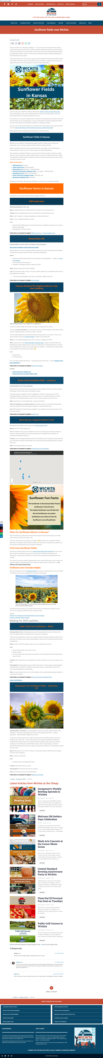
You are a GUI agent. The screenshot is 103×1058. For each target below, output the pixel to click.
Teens (56, 944)
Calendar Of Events (25, 23)
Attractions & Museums (20, 944)
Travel (90, 23)
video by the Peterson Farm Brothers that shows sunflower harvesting (34, 127)
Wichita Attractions (38, 23)
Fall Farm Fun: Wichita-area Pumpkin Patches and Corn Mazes (27, 615)
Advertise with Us (50, 4)
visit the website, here (49, 233)
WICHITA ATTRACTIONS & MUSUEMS (11, 1010)
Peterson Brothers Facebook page (34, 343)
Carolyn (18, 962)
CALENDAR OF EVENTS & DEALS (10, 1006)
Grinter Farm (35, 414)
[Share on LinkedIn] (29, 43)
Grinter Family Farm (18, 167)
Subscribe (30, 4)
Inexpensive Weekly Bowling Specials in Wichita (49, 791)
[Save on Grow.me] (32, 43)
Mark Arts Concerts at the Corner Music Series (50, 843)
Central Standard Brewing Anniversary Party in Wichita (50, 871)
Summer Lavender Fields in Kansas (19, 617)
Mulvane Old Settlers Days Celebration (50, 818)
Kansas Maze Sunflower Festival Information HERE (24, 247)
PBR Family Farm (17, 165)
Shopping (60, 23)
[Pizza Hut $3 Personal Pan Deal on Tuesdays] (22, 907)
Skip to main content (5, 1)
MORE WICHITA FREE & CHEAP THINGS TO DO (64, 1014)
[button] (14, 23)
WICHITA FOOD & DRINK (8, 1018)
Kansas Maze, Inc (17, 169)
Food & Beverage (51, 23)
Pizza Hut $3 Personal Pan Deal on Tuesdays (50, 900)
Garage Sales (82, 23)
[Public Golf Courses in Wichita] (22, 931)
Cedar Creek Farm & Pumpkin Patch (42, 677)
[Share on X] (19, 43)
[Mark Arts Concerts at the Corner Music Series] (22, 851)
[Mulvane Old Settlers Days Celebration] (22, 825)
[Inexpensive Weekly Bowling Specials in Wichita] (22, 799)
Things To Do (14, 23)
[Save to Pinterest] (23, 43)
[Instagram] (16, 4)
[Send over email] (26, 43)
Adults (12, 944)
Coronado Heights (29, 336)
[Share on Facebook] (16, 43)
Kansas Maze (35, 280)
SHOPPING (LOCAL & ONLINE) (61, 1018)
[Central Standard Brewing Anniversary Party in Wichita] (22, 880)
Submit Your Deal (70, 4)
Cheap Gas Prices (39, 4)
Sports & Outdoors (71, 23)
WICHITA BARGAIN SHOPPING (61, 1006)
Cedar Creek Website (16, 680)
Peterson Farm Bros (37, 366)
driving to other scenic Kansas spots (50, 111)
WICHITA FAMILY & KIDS (8, 1021)
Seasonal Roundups (32, 944)
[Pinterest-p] (12, 4)
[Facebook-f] (4, 4)
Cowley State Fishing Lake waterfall (43, 551)
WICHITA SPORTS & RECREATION (61, 1010)
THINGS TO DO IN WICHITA (60, 1021)
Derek (15, 974)
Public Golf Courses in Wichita (50, 925)
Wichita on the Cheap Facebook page (20, 564)
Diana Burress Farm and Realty (40, 448)
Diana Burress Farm (18, 173)
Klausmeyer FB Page (38, 774)
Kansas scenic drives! (41, 425)
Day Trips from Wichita (48, 944)
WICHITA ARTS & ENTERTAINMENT (11, 1014)
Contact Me (60, 4)
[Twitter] (8, 4)
